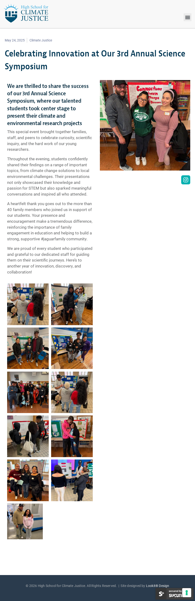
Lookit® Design (157, 585)
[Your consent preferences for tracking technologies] (186, 592)
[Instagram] (185, 179)
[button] (187, 17)
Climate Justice (40, 40)
